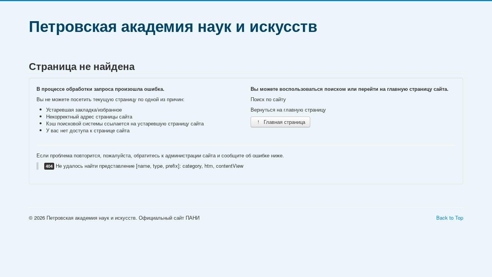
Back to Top (449, 217)
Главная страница (283, 121)
